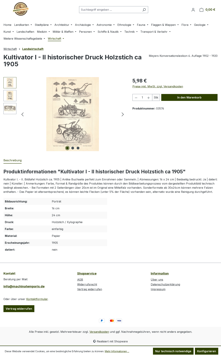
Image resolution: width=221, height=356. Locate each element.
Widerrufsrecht (87, 284)
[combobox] (109, 9)
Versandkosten (99, 331)
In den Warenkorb (189, 97)
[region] (64, 114)
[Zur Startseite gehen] (20, 9)
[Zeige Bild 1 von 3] (67, 148)
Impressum (158, 289)
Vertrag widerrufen (19, 308)
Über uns (157, 279)
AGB (80, 279)
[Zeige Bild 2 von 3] (72, 148)
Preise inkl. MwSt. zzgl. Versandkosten (157, 86)
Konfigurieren (206, 351)
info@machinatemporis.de (24, 286)
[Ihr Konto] (193, 9)
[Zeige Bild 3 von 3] (78, 148)
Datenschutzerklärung (165, 284)
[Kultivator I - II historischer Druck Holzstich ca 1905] (72, 114)
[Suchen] (144, 9)
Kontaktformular (37, 299)
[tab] (12, 160)
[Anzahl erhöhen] (148, 97)
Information (160, 273)
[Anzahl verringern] (136, 97)
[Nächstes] (122, 114)
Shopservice (87, 273)
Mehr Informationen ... (117, 351)
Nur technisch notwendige (173, 351)
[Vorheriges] (22, 114)
